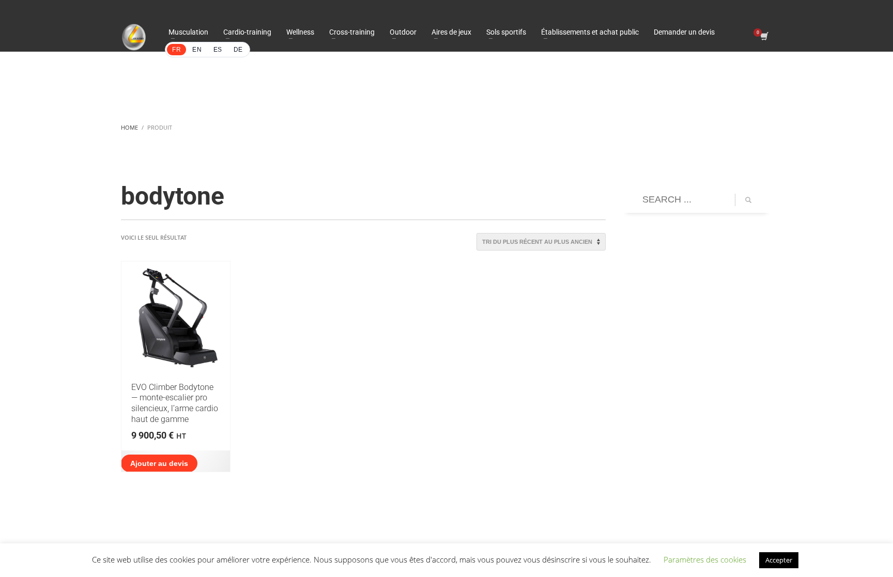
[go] (748, 200)
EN (197, 49)
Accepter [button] (778, 560)
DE (238, 49)
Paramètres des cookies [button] (705, 559)
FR (176, 49)
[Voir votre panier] (763, 37)
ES (217, 49)
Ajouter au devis (159, 463)
